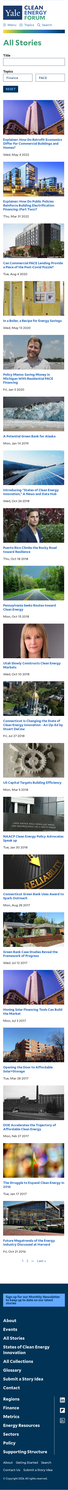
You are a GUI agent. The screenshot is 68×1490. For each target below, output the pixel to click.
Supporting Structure (25, 1451)
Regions (11, 1399)
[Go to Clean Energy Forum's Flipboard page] (62, 1410)
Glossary (12, 1370)
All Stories (14, 1338)
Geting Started (27, 1462)
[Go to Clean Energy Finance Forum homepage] (25, 13)
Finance (11, 1407)
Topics (29, 24)
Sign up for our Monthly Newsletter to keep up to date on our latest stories (33, 1300)
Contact (11, 1387)
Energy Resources (21, 1425)
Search (47, 24)
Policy (9, 1443)
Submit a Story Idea (23, 1379)
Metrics (11, 1416)
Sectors (11, 1434)
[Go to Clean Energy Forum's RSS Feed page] (62, 1420)
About (9, 1320)
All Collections (18, 1361)
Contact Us (11, 1470)
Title (6, 55)
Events (10, 1329)
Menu (11, 24)
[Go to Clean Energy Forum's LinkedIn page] (62, 1400)
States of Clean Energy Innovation (26, 1349)
